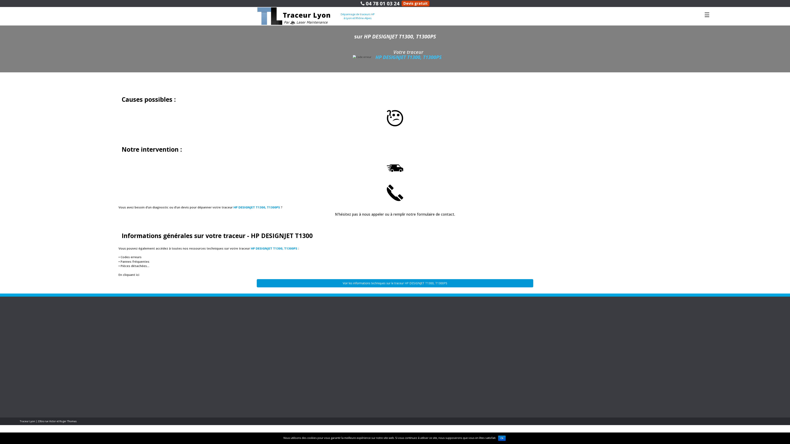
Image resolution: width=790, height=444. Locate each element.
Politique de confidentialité (659, 321)
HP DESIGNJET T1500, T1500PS (483, 359)
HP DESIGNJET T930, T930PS (482, 401)
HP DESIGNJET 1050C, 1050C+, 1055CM (487, 316)
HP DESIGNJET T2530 (310, 325)
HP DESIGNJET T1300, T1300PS (483, 354)
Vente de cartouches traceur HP (142, 325)
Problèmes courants (135, 330)
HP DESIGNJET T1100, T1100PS (483, 340)
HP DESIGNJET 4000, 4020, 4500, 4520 (486, 321)
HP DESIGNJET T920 (309, 340)
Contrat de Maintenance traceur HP (144, 316)
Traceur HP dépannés (474, 310)
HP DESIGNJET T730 (477, 382)
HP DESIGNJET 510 (476, 330)
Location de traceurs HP (137, 321)
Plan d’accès (650, 316)
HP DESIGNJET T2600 (310, 354)
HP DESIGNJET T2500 (310, 321)
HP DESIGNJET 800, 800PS (480, 335)
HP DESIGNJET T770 (309, 335)
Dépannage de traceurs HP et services (144, 310)
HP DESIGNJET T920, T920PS (482, 396)
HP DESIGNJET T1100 (310, 344)
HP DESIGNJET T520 (309, 330)
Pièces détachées (134, 335)
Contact (641, 310)
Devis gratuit (415, 3)
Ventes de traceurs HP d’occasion (316, 310)
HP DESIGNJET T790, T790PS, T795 (485, 392)
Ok (501, 438)
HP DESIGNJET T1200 (310, 316)
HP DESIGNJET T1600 (310, 349)
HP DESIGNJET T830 (309, 363)
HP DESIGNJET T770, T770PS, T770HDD (487, 387)
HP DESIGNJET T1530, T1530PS (483, 363)
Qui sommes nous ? (654, 325)
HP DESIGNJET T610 (309, 359)
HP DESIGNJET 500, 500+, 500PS (484, 325)
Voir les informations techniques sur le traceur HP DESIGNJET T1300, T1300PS (395, 283)
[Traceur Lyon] (298, 16)
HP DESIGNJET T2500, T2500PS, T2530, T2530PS (492, 368)
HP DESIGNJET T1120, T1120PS (483, 344)
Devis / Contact (652, 330)
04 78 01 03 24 (382, 3)
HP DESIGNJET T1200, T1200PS (483, 349)
